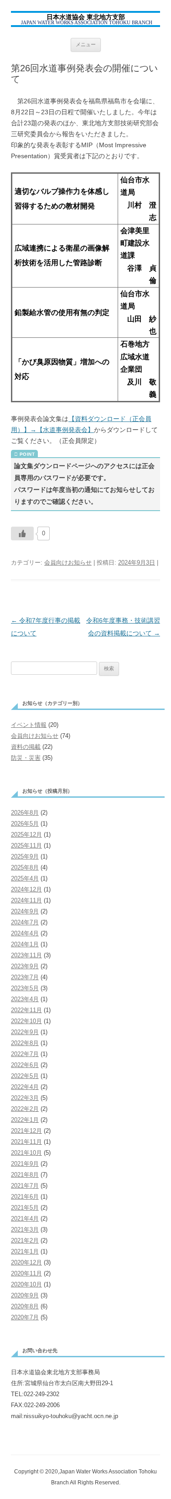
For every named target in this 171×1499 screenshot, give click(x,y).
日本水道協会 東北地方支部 (86, 17)
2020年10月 (26, 1284)
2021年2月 (25, 1240)
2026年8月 (25, 812)
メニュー (86, 44)
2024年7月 (25, 922)
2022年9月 (25, 1032)
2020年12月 (26, 1262)
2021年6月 (25, 1196)
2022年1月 (25, 1119)
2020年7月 (25, 1317)
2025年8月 (25, 867)
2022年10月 (26, 1021)
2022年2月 (25, 1108)
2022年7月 (25, 1054)
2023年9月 (25, 966)
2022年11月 (26, 1010)
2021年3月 (25, 1229)
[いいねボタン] (22, 533)
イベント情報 (29, 724)
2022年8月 (25, 1043)
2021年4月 (25, 1218)
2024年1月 (25, 944)
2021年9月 (25, 1163)
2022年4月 (25, 1086)
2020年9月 (25, 1295)
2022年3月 (25, 1097)
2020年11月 (26, 1273)
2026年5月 (25, 823)
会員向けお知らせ (68, 562)
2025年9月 (25, 856)
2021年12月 (26, 1130)
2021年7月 (25, 1185)
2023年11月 (26, 955)
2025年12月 (26, 834)
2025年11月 (26, 845)
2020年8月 (25, 1306)
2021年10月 (26, 1152)
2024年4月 (25, 933)
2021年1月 (25, 1251)
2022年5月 (25, 1075)
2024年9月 (25, 911)
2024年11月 (26, 900)
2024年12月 (26, 889)
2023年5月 (25, 988)
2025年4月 (25, 878)
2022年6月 (25, 1065)
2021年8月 (25, 1174)
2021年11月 (26, 1141)
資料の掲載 (26, 746)
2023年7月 (25, 977)
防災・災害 (26, 757)
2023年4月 (25, 999)
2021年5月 (25, 1207)
